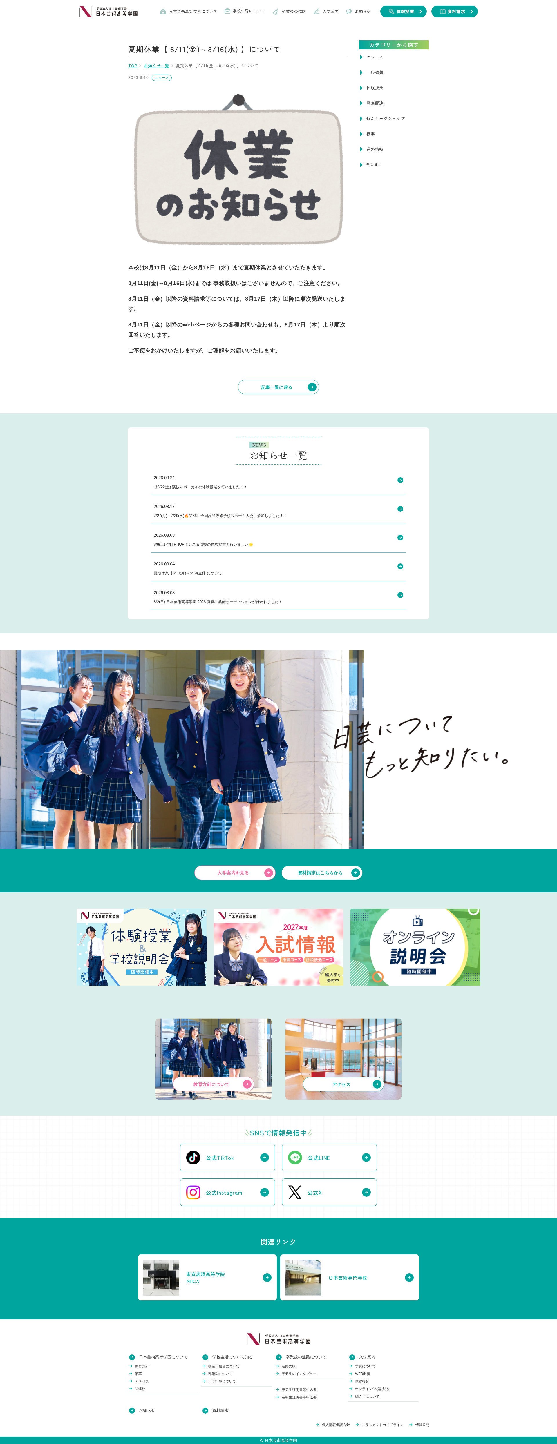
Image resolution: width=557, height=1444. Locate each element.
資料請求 (220, 1410)
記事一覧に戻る (277, 387)
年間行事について (222, 1381)
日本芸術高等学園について (193, 11)
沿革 (138, 1374)
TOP (132, 65)
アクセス (142, 1381)
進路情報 (375, 149)
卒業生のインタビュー (299, 1374)
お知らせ (363, 11)
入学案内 (330, 11)
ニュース (375, 57)
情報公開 (422, 1425)
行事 (370, 134)
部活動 (372, 164)
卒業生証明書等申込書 (299, 1390)
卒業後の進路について (306, 1357)
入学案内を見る (233, 872)
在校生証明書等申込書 (299, 1397)
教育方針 (142, 1366)
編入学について (367, 1396)
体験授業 (375, 87)
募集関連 (375, 103)
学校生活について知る (232, 1357)
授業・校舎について (224, 1366)
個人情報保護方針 (336, 1425)
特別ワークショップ (385, 118)
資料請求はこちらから (320, 872)
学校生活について (249, 11)
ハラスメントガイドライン (383, 1425)
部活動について (220, 1374)
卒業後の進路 (294, 11)
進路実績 (289, 1366)
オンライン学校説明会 (372, 1389)
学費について (365, 1366)
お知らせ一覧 (156, 65)
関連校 (140, 1389)
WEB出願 (362, 1374)
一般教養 (375, 72)
